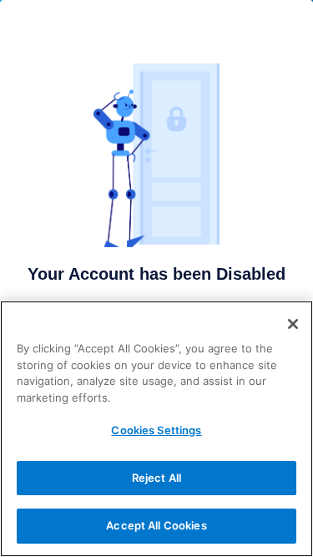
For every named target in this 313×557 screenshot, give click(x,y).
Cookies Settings (156, 430)
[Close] (293, 324)
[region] (156, 429)
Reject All (156, 477)
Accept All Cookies (156, 525)
